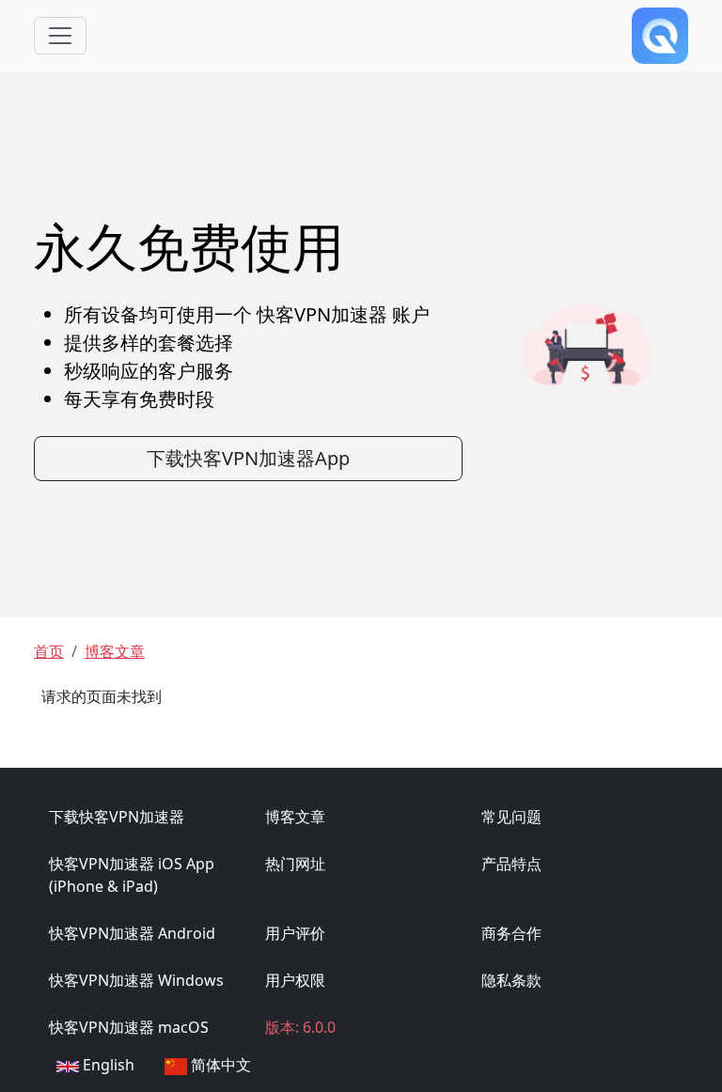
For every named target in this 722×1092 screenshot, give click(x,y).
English (106, 1064)
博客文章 (115, 651)
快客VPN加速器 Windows (136, 980)
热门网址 (295, 863)
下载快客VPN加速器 (116, 816)
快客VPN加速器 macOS (129, 1027)
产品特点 (511, 863)
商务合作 (511, 933)
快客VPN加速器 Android (132, 933)
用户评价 (295, 933)
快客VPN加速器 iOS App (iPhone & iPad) (131, 875)
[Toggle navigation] (60, 36)
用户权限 (295, 980)
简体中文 (219, 1064)
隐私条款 (511, 980)
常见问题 (511, 816)
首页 (49, 651)
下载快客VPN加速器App (248, 458)
